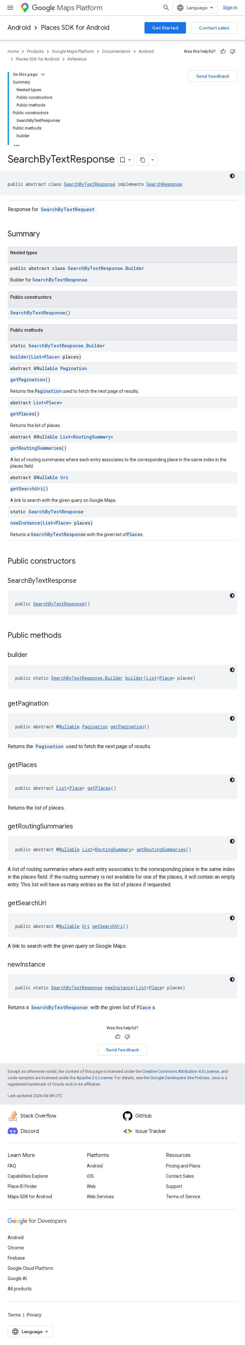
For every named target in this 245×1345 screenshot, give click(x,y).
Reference (77, 59)
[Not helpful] (232, 51)
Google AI (17, 1278)
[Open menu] (10, 7)
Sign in (230, 7)
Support (174, 1186)
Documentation (116, 51)
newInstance (25, 523)
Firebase (16, 1258)
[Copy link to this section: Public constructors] (82, 562)
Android (19, 28)
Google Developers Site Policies (179, 1077)
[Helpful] (223, 51)
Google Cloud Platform (30, 1268)
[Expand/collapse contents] (43, 74)
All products (20, 1288)
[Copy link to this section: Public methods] (68, 636)
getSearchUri (26, 489)
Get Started (165, 28)
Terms (14, 1314)
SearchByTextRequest (67, 209)
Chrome (16, 1247)
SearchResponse (164, 184)
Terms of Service (183, 1196)
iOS (90, 1176)
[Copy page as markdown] (142, 159)
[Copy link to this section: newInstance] (51, 965)
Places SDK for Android (75, 28)
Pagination (73, 368)
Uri (64, 477)
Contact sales (214, 28)
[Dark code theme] (232, 176)
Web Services (100, 1196)
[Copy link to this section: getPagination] (54, 704)
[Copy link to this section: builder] (34, 655)
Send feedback (212, 76)
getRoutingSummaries (36, 448)
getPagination (27, 379)
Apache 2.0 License (95, 1077)
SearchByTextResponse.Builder (106, 268)
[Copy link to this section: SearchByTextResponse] (83, 581)
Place (50, 357)
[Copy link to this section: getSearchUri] (52, 903)
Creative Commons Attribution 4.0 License (180, 1071)
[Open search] (166, 8)
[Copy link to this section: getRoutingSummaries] (79, 827)
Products (35, 51)
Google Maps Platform (73, 51)
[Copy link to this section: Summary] (46, 234)
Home (13, 51)
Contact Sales (180, 1176)
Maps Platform (79, 8)
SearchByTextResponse (89, 184)
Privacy (34, 1314)
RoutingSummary (92, 437)
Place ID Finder (22, 1186)
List (36, 357)
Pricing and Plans (183, 1165)
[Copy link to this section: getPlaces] (43, 765)
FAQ (12, 1165)
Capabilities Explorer (28, 1176)
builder (19, 357)
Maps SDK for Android (30, 1196)
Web (91, 1186)
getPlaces (22, 414)
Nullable (47, 368)
